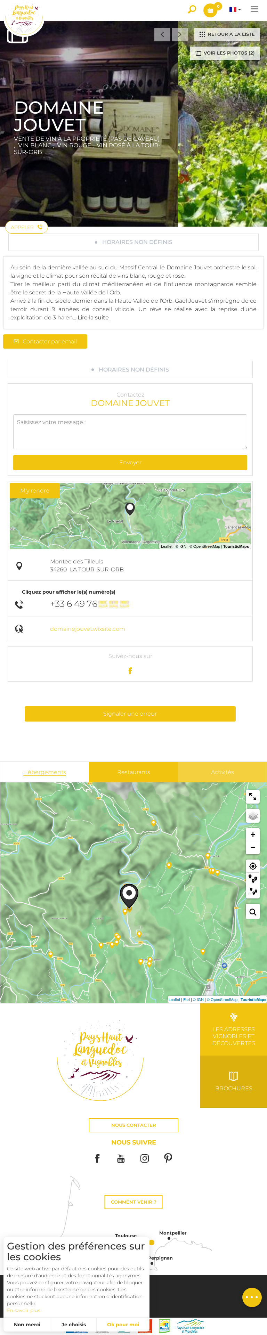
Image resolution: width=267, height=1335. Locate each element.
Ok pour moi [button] (123, 1324)
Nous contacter (133, 1125)
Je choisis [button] (74, 1324)
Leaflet (174, 999)
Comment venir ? (133, 1202)
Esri (186, 999)
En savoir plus (23, 1310)
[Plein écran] (252, 796)
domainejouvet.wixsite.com (87, 629)
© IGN (198, 999)
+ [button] (253, 834)
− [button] (253, 847)
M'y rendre (34, 490)
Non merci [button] (27, 1324)
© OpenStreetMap (222, 999)
